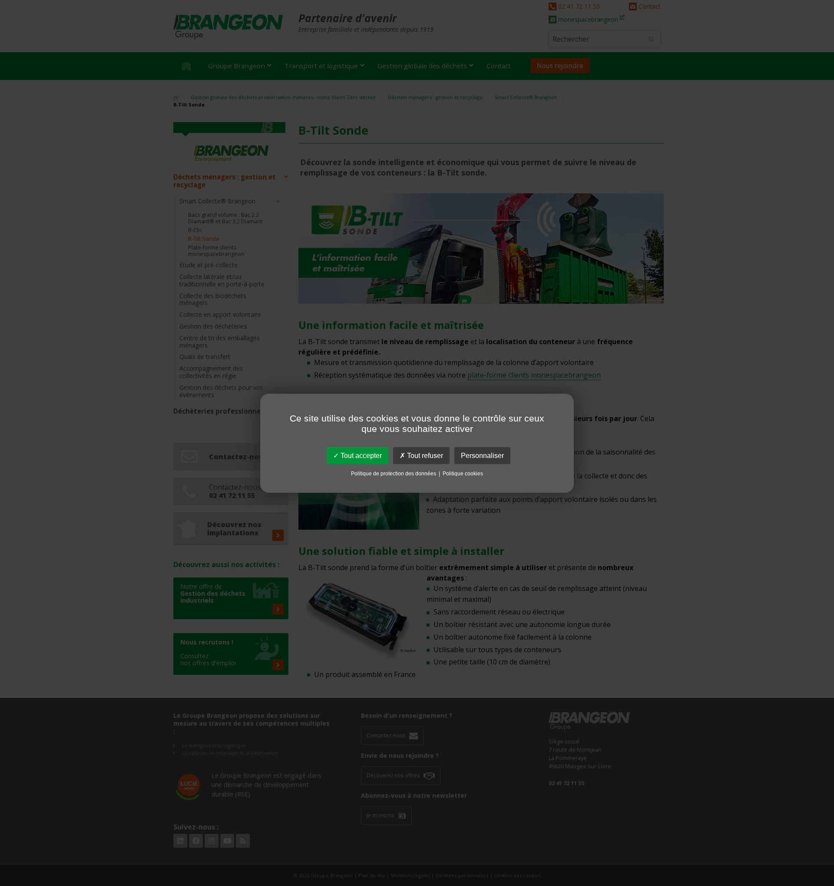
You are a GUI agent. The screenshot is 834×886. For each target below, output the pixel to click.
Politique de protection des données (393, 474)
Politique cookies (463, 474)
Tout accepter (360, 455)
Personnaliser (482, 455)
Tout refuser (424, 455)
